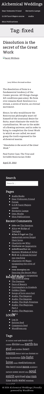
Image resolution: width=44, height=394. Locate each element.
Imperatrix (30, 246)
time (8, 380)
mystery (33, 367)
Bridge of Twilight (21, 230)
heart (26, 349)
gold (14, 349)
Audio (31, 16)
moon (25, 366)
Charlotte (17, 243)
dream (22, 344)
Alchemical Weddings (22, 4)
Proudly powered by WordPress (26, 389)
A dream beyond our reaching (24, 256)
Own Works (18, 214)
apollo (20, 340)
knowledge (15, 358)
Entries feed (18, 323)
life (23, 357)
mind (19, 367)
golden (19, 349)
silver (27, 372)
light (29, 357)
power (15, 372)
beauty (25, 340)
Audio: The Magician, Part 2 (22, 306)
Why (27, 243)
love (9, 362)
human (32, 353)
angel (15, 340)
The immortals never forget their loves (24, 237)
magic (15, 363)
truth (15, 380)
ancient (10, 340)
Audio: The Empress (22, 299)
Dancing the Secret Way (24, 273)
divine (16, 344)
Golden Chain (19, 290)
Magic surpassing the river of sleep (23, 264)
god (8, 349)
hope (26, 353)
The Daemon (26, 226)
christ (30, 340)
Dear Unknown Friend (12, 11)
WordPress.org (19, 329)
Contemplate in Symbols (24, 287)
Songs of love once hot (23, 293)
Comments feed (20, 326)
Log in (15, 320)
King (7, 357)
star (28, 376)
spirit (10, 376)
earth (29, 344)
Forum (15, 202)
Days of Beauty (19, 284)
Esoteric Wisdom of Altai (24, 252)
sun (34, 376)
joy (37, 353)
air (7, 340)
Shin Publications (10, 22)
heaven (10, 353)
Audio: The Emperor (22, 296)
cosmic (8, 344)
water (22, 380)
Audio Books (18, 196)
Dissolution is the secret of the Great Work (20, 47)
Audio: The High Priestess (25, 302)
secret (22, 372)
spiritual (20, 376)
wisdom (30, 380)
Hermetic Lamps (32, 11)
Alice (14, 229)
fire (35, 344)
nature (9, 372)
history (18, 353)
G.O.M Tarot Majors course (13, 16)
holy (23, 353)
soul (32, 371)
